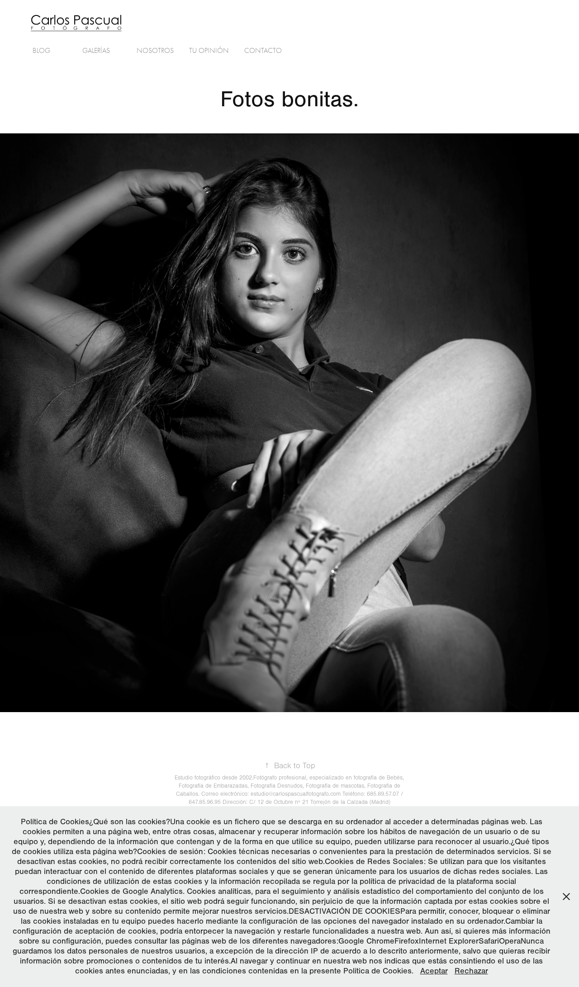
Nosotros (155, 51)
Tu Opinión (209, 51)
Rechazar (471, 971)
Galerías (96, 51)
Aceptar (434, 971)
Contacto (263, 51)
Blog (41, 51)
